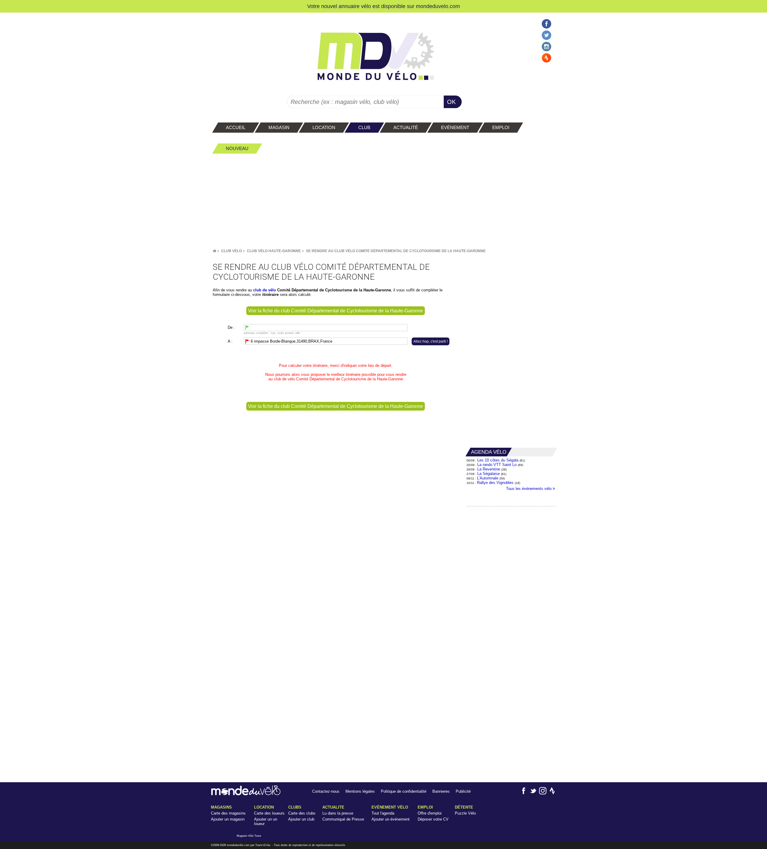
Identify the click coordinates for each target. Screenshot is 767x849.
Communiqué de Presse (343, 819)
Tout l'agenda (383, 813)
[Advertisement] (383, 201)
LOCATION (264, 807)
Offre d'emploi (430, 813)
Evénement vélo (390, 807)
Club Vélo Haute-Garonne (274, 251)
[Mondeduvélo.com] (246, 794)
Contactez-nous (325, 791)
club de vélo (284, 379)
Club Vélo (231, 251)
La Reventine (489, 469)
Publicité (463, 791)
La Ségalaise (488, 473)
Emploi (425, 807)
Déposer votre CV (433, 819)
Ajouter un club (301, 819)
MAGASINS (221, 807)
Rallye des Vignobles (495, 482)
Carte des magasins (228, 813)
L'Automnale (487, 478)
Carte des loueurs (269, 813)
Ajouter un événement (391, 819)
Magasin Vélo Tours (249, 835)
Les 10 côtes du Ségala (497, 460)
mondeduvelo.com (438, 6)
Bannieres (441, 791)
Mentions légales (360, 791)
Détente (464, 807)
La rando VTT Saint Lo (497, 464)
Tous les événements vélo (529, 488)
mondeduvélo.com (238, 845)
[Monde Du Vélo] (214, 251)
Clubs (294, 807)
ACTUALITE (333, 807)
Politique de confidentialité (403, 791)
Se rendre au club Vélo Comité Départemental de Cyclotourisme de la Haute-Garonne (396, 251)
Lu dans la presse (337, 813)
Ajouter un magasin (227, 819)
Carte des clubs (301, 813)
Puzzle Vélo (465, 813)
